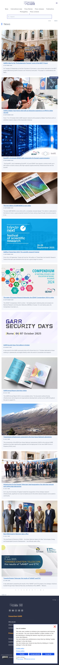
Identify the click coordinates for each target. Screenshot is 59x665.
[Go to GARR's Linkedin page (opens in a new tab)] (22, 610)
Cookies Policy (12, 642)
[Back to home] (29, 3)
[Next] (43, 590)
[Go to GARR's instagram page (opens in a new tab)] (16, 610)
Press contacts (34, 12)
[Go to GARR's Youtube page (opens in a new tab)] (13, 610)
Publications (50, 9)
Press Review (29, 9)
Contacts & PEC (13, 628)
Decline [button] (22, 654)
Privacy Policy (12, 639)
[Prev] (16, 590)
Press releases (39, 9)
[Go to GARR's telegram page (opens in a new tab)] (19, 610)
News (6, 9)
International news (16, 9)
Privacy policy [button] (20, 651)
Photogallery (24, 12)
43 (40, 590)
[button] (56, 3)
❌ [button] (55, 626)
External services (30, 659)
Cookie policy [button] (20, 648)
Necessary (20, 659)
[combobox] (29, 17)
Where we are (12, 625)
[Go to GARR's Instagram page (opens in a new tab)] (9, 610)
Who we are (12, 622)
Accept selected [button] (35, 654)
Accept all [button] (48, 654)
